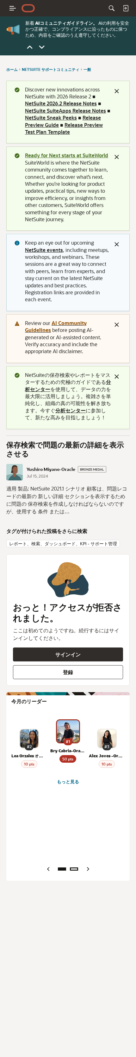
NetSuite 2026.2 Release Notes (61, 103)
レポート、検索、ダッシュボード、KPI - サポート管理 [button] (63, 544)
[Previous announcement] (29, 47)
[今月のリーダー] (62, 869)
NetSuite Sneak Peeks (51, 117)
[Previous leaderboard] (48, 869)
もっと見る (68, 782)
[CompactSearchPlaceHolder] (112, 8)
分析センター (70, 410)
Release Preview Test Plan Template (64, 128)
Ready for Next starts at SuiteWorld (66, 155)
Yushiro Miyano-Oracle (51, 469)
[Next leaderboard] (88, 869)
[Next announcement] (41, 47)
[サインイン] (126, 8)
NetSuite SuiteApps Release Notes (65, 110)
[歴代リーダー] (74, 869)
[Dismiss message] (117, 91)
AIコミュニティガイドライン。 (66, 23)
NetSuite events (44, 250)
